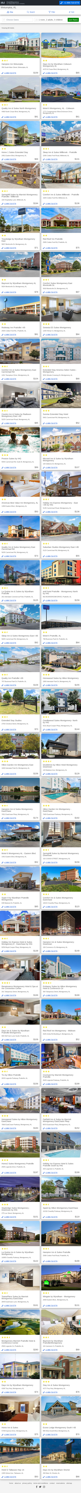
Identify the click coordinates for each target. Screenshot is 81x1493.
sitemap (69, 1483)
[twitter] (40, 1487)
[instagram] (44, 1487)
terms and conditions (40, 1483)
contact (52, 1483)
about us (18, 1483)
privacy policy (27, 1483)
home (11, 1483)
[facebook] (36, 1487)
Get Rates (73, 20)
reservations (60, 1483)
